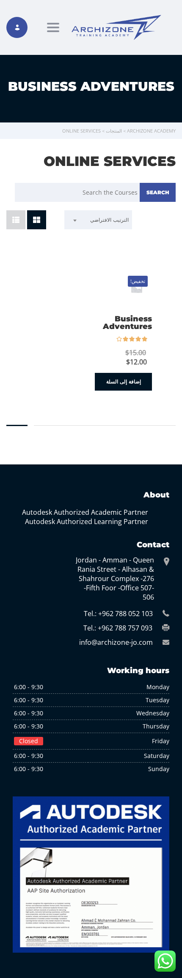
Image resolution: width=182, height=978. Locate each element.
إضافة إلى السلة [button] (123, 381)
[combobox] (98, 219)
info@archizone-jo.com (116, 642)
